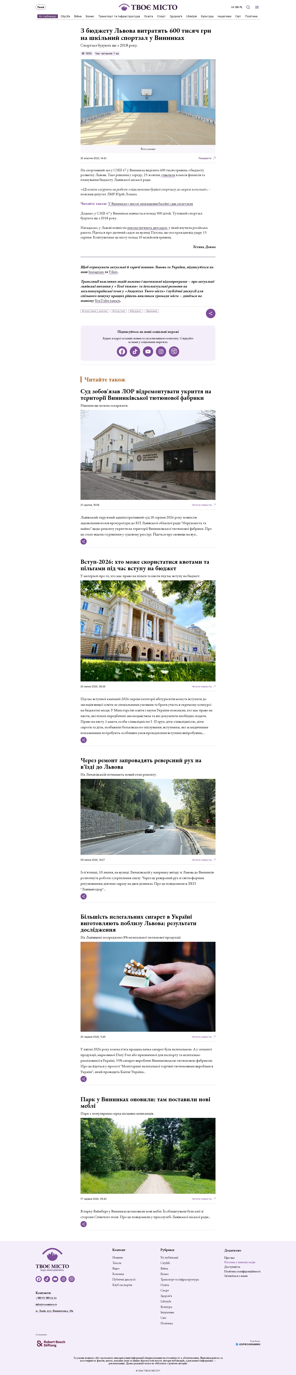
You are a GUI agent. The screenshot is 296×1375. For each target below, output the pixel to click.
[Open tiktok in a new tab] (135, 351)
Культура (207, 16)
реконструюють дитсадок (147, 227)
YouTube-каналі (107, 300)
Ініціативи (224, 16)
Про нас (229, 1258)
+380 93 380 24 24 (46, 1298)
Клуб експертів (122, 1285)
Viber (113, 271)
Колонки (118, 1274)
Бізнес (90, 16)
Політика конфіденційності (242, 1271)
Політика (251, 16)
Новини (117, 1257)
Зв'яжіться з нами (236, 1276)
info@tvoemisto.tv (46, 1304)
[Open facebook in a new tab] (122, 351)
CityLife (65, 16)
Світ (238, 16)
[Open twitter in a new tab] (174, 351)
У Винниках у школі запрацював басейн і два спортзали (150, 203)
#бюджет (135, 311)
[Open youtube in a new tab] (148, 351)
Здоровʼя (176, 16)
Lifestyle (191, 16)
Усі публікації (48, 16)
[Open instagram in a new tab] (161, 351)
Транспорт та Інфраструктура (119, 16)
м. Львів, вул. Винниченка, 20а (54, 1311)
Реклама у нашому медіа (239, 1262)
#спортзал (118, 311)
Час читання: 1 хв (107, 53)
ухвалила (168, 174)
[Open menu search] (248, 7)
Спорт (161, 16)
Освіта (148, 16)
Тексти (116, 1263)
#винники (151, 311)
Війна (78, 16)
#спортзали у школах (95, 311)
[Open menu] (257, 7)
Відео (116, 1268)
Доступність (232, 1267)
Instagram (96, 271)
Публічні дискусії (123, 1279)
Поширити (205, 158)
